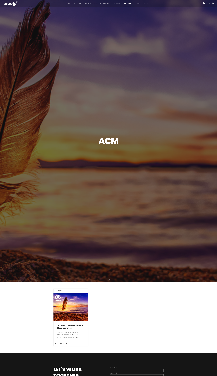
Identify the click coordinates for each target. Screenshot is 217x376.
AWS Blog (59, 290)
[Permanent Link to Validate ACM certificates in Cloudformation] (70, 307)
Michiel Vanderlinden (62, 344)
